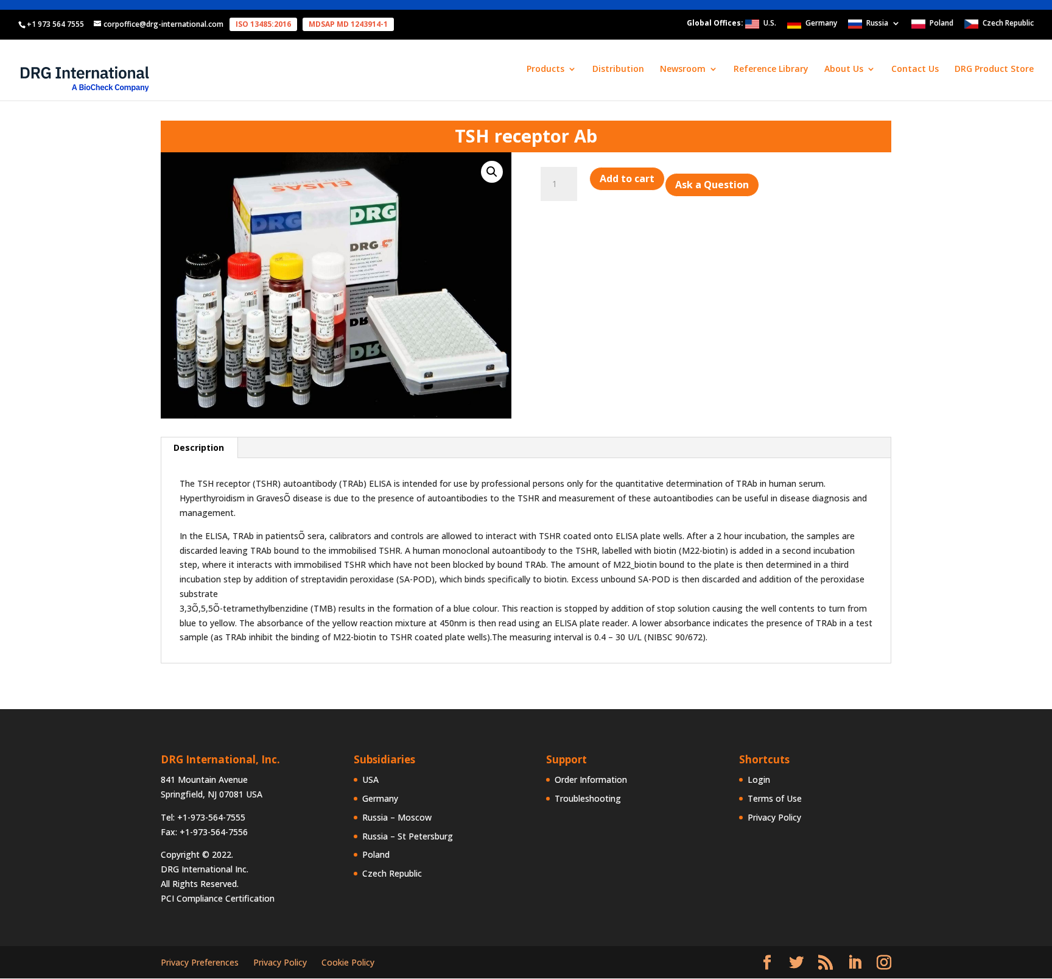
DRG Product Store (994, 69)
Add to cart (627, 178)
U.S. (769, 23)
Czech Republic (1008, 23)
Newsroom (683, 69)
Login (759, 779)
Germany (821, 23)
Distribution (618, 69)
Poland (941, 23)
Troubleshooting (588, 798)
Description (199, 447)
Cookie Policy (347, 962)
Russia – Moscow (397, 817)
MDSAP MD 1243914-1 (348, 24)
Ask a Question (712, 184)
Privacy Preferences (200, 962)
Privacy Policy (774, 817)
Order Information (591, 779)
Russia (877, 23)
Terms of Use (775, 798)
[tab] (199, 447)
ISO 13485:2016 (263, 24)
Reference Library (771, 69)
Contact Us (915, 69)
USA (370, 779)
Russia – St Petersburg (407, 836)
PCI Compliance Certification (218, 898)
